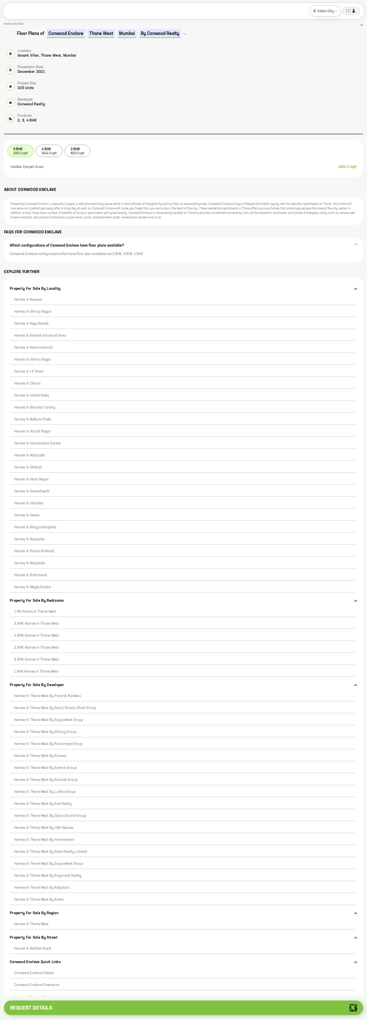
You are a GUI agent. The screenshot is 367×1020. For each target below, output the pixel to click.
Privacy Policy (43, 990)
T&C (62, 990)
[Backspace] (89, 960)
